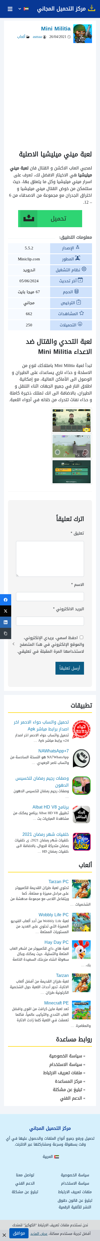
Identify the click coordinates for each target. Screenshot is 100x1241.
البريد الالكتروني (68, 609)
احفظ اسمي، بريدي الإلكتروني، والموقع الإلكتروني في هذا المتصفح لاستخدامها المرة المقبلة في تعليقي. (50, 644)
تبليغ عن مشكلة (67, 1089)
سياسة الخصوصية (65, 1056)
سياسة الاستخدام (65, 1064)
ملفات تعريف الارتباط (62, 1073)
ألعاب (21, 36)
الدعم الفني (71, 1098)
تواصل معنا (25, 1175)
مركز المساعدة (68, 1081)
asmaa (37, 37)
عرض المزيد (38, 1233)
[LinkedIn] (5, 622)
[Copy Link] (5, 633)
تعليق (77, 533)
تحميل (58, 218)
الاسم (77, 584)
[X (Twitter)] (5, 611)
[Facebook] (5, 599)
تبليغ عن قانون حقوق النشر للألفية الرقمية (75, 1204)
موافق (19, 1233)
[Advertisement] (50, 94)
